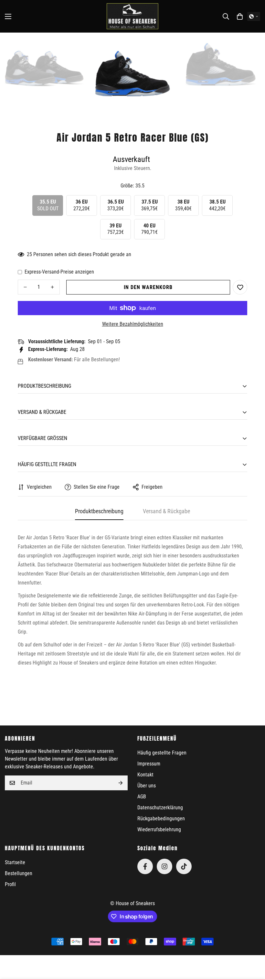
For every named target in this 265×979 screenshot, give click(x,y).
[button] (239, 16)
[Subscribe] (120, 782)
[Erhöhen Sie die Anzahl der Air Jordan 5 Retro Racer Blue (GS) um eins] (52, 287)
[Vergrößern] (74, 46)
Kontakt (145, 775)
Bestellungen (18, 873)
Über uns (146, 786)
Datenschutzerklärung (160, 807)
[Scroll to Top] (252, 943)
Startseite (15, 862)
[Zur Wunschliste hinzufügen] (240, 287)
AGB (141, 797)
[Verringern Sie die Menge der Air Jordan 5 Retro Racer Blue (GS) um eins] (25, 287)
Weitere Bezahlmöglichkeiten (132, 324)
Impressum (148, 764)
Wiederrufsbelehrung (159, 829)
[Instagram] (164, 866)
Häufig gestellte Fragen (161, 753)
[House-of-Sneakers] (132, 16)
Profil (10, 884)
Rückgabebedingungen (161, 818)
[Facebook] (145, 866)
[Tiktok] (184, 866)
